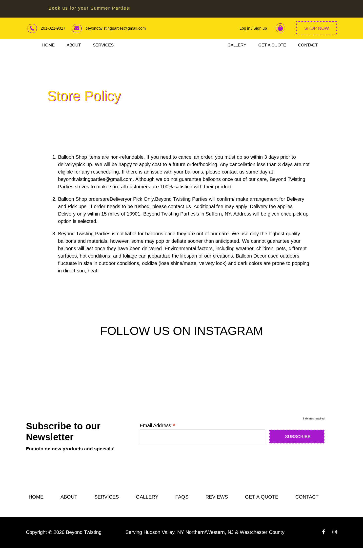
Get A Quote (272, 45)
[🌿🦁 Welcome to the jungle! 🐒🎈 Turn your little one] (106, 373)
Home (48, 45)
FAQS (181, 497)
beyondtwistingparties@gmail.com (115, 28)
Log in (245, 28)
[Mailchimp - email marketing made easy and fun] (312, 459)
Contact (308, 45)
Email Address (158, 425)
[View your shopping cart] (280, 28)
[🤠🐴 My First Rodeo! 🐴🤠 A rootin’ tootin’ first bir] (181, 373)
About (74, 45)
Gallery (236, 45)
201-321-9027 (53, 28)
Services (103, 45)
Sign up (260, 28)
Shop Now (316, 28)
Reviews (216, 497)
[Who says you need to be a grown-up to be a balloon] (257, 373)
